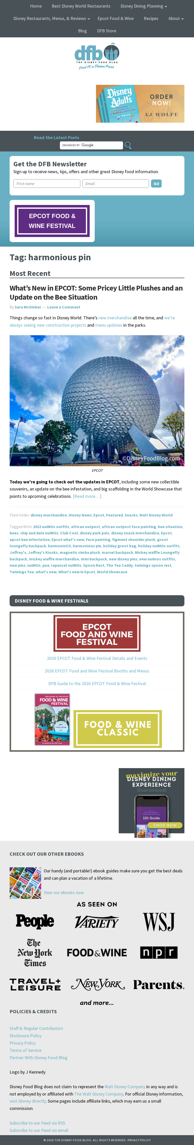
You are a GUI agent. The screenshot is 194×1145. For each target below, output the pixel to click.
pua (45, 565)
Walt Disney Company (125, 1086)
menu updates (108, 325)
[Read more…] (87, 496)
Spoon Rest (93, 565)
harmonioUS (59, 545)
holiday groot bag (119, 545)
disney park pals (94, 532)
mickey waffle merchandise (54, 558)
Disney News (80, 514)
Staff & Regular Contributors (36, 1028)
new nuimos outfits (157, 558)
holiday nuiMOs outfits (159, 545)
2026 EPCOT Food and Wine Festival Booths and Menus (97, 671)
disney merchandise (49, 514)
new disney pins (123, 558)
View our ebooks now (64, 892)
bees (14, 532)
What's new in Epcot (76, 571)
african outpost (85, 526)
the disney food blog (97, 46)
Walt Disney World (156, 514)
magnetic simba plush (80, 552)
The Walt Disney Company (98, 1094)
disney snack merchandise (135, 532)
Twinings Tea (22, 571)
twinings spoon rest (153, 565)
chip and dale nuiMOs (39, 532)
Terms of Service (25, 1050)
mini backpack (94, 558)
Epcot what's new (68, 539)
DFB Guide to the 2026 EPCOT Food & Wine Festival (97, 683)
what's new (46, 571)
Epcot (98, 514)
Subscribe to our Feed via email (39, 1130)
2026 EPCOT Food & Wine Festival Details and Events (97, 658)
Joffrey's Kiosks (43, 552)
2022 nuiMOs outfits (51, 526)
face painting (98, 539)
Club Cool (69, 532)
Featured (114, 514)
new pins (18, 565)
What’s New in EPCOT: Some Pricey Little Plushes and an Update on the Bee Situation (96, 292)
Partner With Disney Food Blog (38, 1057)
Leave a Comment (63, 306)
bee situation (170, 526)
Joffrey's (18, 552)
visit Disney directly (28, 1101)
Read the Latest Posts (56, 137)
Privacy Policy (23, 1043)
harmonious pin (87, 545)
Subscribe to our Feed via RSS (37, 1123)
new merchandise (115, 318)
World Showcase (112, 571)
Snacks (131, 514)
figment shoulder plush (133, 539)
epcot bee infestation (30, 539)
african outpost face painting (129, 526)
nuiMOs (34, 565)
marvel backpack (117, 552)
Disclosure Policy (25, 1035)
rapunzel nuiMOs (66, 565)
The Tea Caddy (119, 565)
